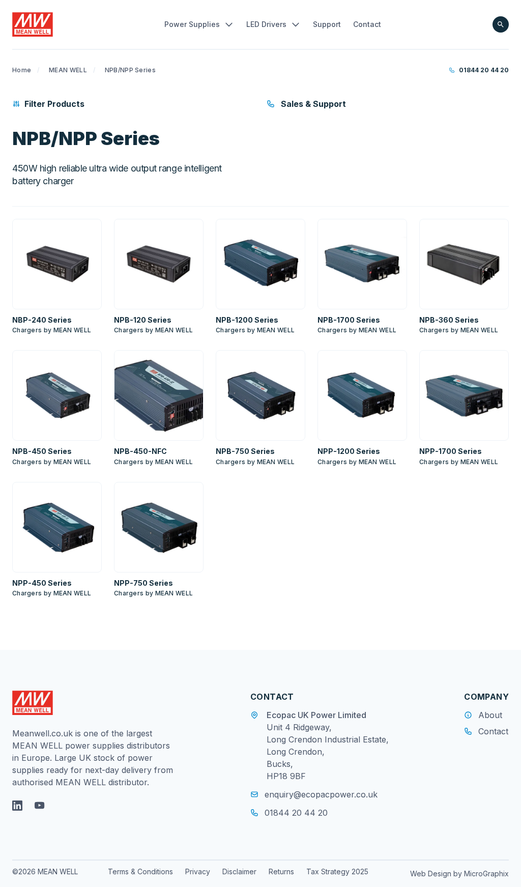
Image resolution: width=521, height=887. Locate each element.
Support (327, 24)
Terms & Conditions (140, 871)
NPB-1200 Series (247, 320)
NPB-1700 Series (348, 320)
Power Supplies (192, 24)
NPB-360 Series (449, 320)
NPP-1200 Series (348, 451)
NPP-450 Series (42, 583)
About (490, 715)
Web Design (431, 873)
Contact (367, 24)
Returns (281, 871)
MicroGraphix (486, 873)
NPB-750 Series (245, 451)
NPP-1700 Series (450, 451)
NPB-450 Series (42, 451)
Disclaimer (239, 871)
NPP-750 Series (143, 583)
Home (21, 70)
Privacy (197, 871)
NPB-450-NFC (140, 451)
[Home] (32, 24)
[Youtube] (40, 805)
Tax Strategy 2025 (337, 871)
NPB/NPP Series (130, 70)
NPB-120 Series (142, 320)
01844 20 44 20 (484, 70)
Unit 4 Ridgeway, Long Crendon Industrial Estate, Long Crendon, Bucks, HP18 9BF (328, 751)
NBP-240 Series (42, 320)
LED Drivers (266, 24)
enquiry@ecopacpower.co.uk (321, 794)
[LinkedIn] (17, 805)
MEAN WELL (68, 70)
